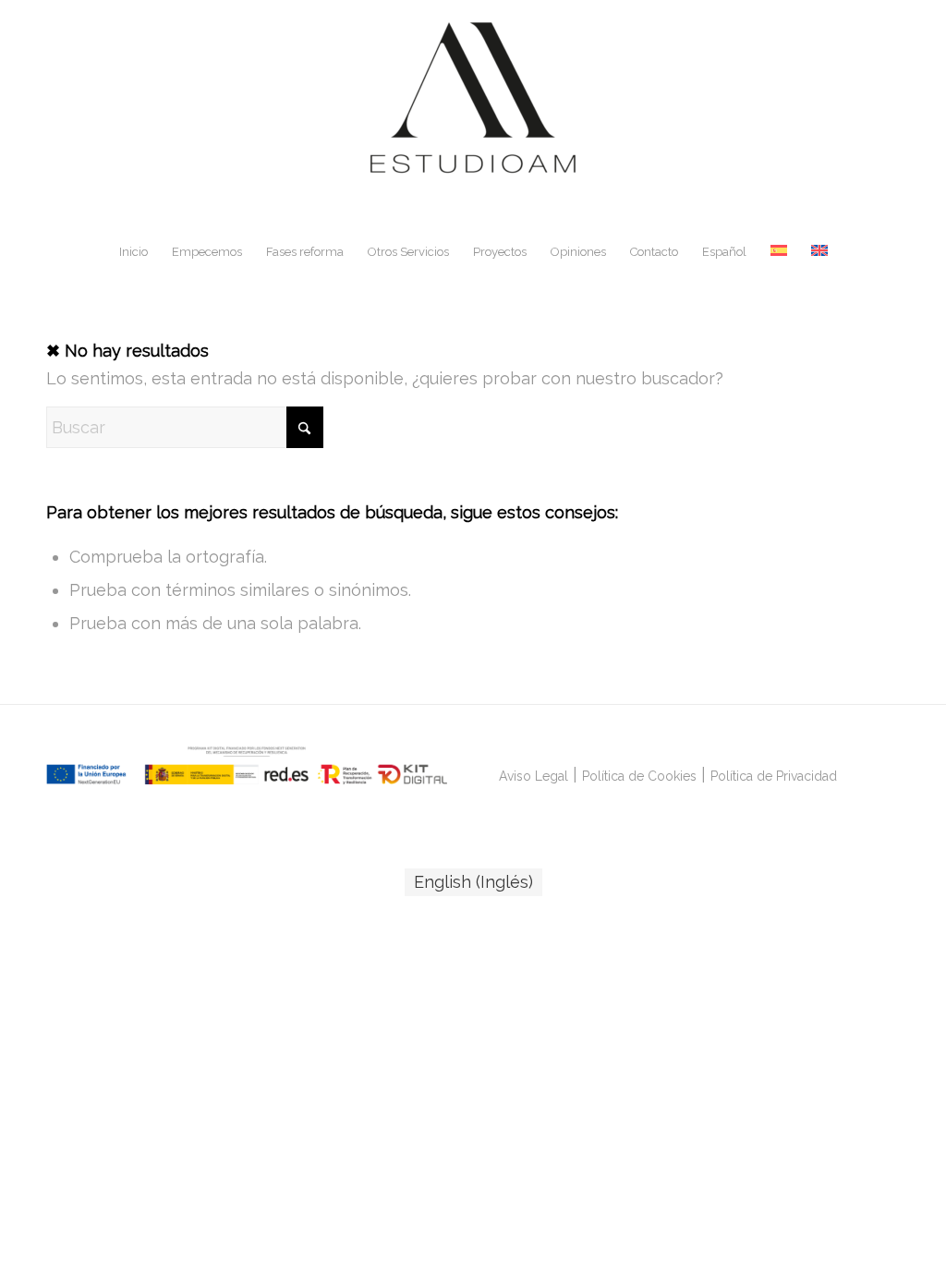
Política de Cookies (639, 776)
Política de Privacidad (773, 776)
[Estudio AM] (473, 114)
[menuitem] (133, 252)
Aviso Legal (533, 776)
